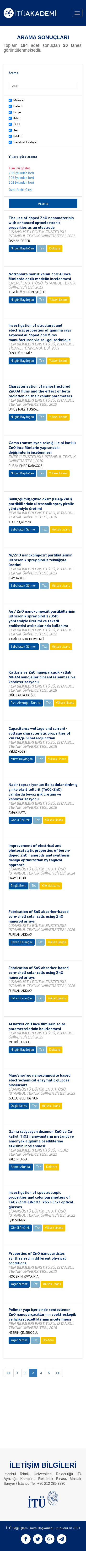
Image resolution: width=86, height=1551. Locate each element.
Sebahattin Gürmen (24, 529)
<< (9, 1373)
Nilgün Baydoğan (22, 248)
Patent (17, 106)
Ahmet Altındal (21, 1167)
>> (58, 1373)
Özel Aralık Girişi (20, 189)
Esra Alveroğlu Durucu (26, 703)
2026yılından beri (21, 173)
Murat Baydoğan (22, 759)
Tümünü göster (19, 168)
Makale (18, 100)
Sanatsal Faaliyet (25, 142)
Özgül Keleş (19, 1106)
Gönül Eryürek (20, 820)
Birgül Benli (18, 886)
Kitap (17, 118)
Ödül (16, 124)
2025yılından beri (21, 177)
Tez (16, 130)
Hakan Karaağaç (21, 942)
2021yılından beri (21, 182)
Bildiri (17, 136)
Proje (17, 112)
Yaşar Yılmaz (19, 1284)
